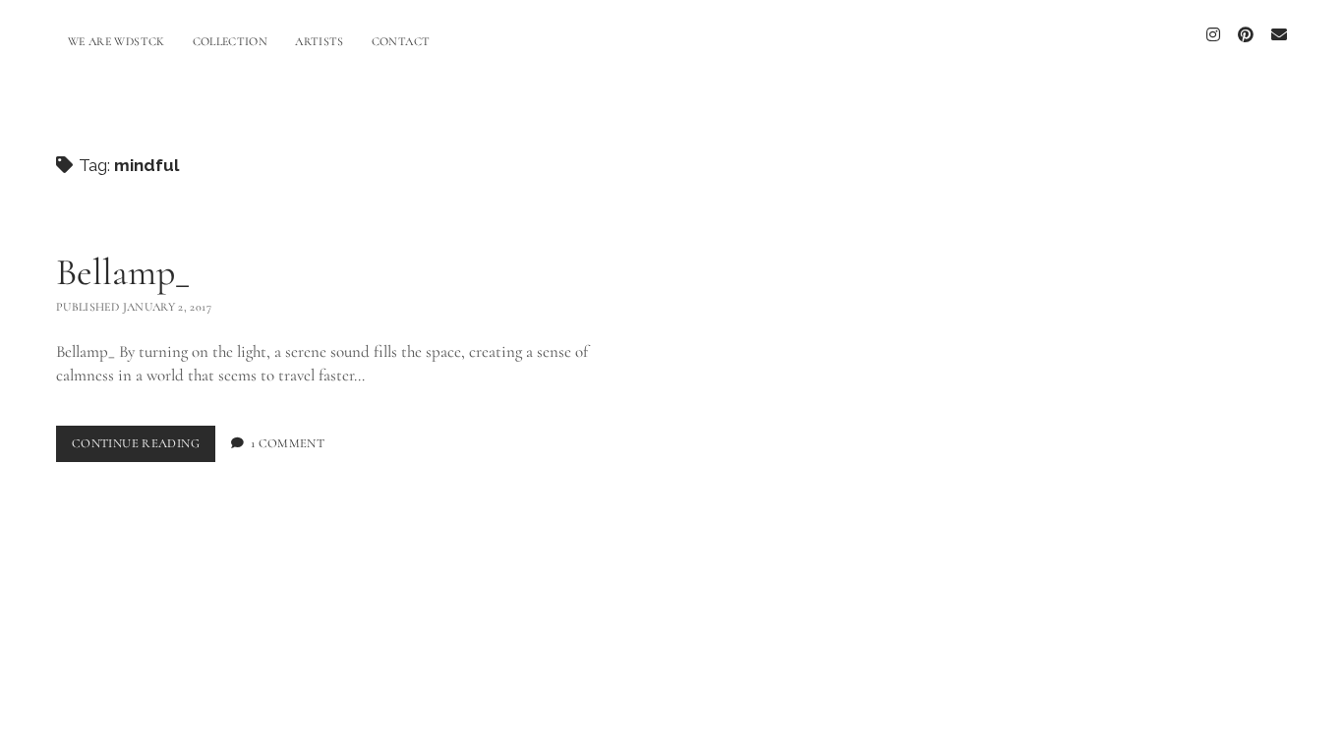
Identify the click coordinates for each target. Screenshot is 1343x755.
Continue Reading (143, 443)
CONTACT (401, 41)
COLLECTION (230, 41)
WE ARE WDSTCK (116, 41)
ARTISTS (319, 41)
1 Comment (287, 443)
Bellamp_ (123, 272)
